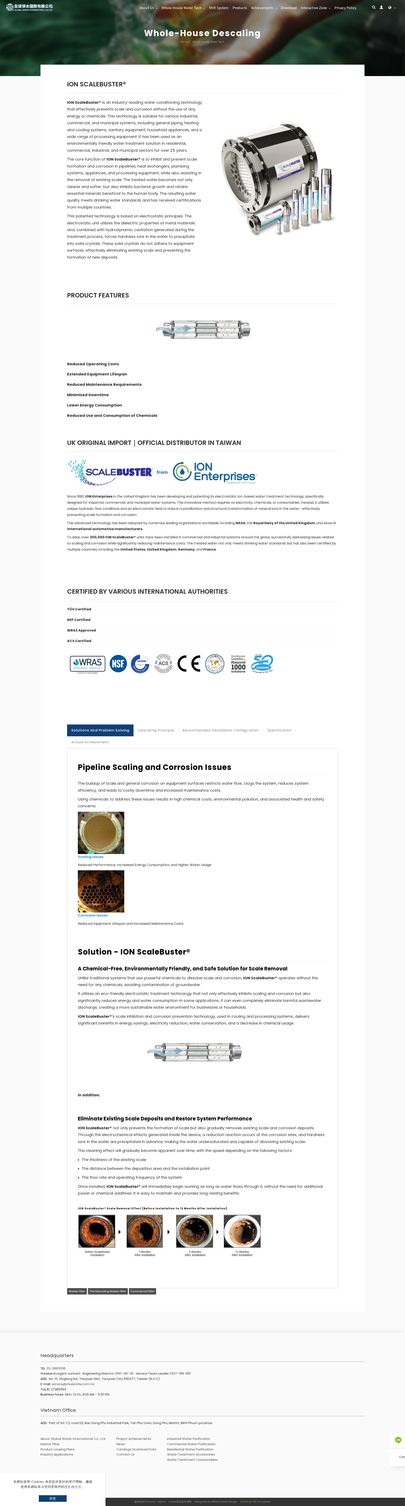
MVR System (218, 7)
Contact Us (125, 1454)
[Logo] (29, 7)
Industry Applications (56, 1454)
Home (185, 42)
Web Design (229, 1501)
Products (240, 7)
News (120, 1444)
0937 (173, 1373)
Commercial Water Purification (191, 1444)
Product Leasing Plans (57, 1449)
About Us (146, 7)
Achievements (262, 7)
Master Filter (77, 1291)
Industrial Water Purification (188, 1438)
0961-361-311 (124, 1373)
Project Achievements (133, 1438)
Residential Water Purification (190, 1449)
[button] (374, 8)
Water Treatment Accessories (191, 1454)
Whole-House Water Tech (181, 7)
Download (289, 7)
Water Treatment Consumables (192, 1459)
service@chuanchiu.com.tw (73, 1384)
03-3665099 (56, 1368)
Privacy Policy (345, 7)
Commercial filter (142, 1291)
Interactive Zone (314, 7)
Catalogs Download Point (136, 1449)
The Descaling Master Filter (108, 1291)
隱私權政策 (73, 1486)
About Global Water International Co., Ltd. (73, 1438)
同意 (52, 1498)
